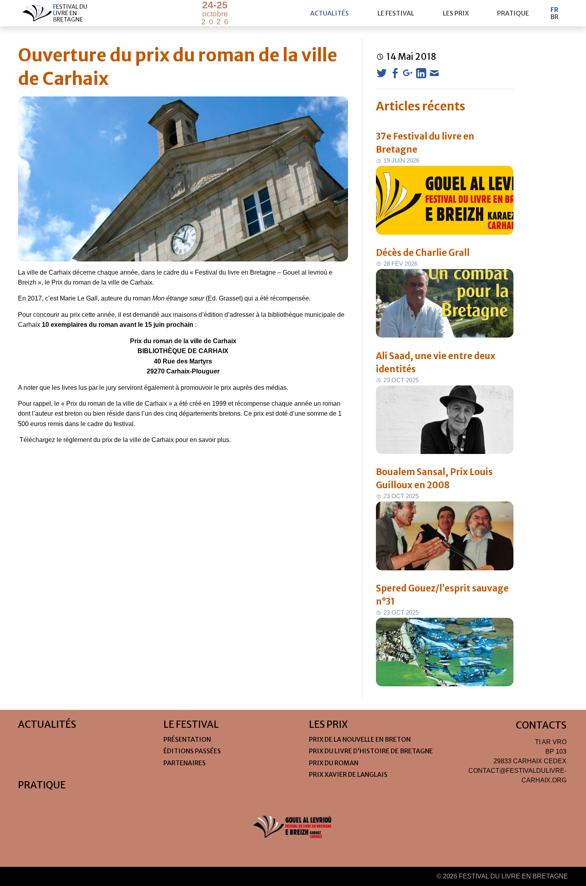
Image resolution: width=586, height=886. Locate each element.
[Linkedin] (421, 73)
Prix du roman (333, 763)
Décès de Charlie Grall (423, 252)
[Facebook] (395, 73)
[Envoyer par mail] (434, 73)
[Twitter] (381, 73)
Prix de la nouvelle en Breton (360, 739)
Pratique (513, 13)
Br (554, 16)
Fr (554, 9)
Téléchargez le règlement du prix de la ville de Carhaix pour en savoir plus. (125, 439)
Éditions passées (192, 751)
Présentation (187, 739)
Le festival (396, 13)
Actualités (329, 13)
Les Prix (456, 13)
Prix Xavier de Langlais (348, 774)
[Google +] (408, 73)
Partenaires (184, 763)
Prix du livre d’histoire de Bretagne (371, 751)
